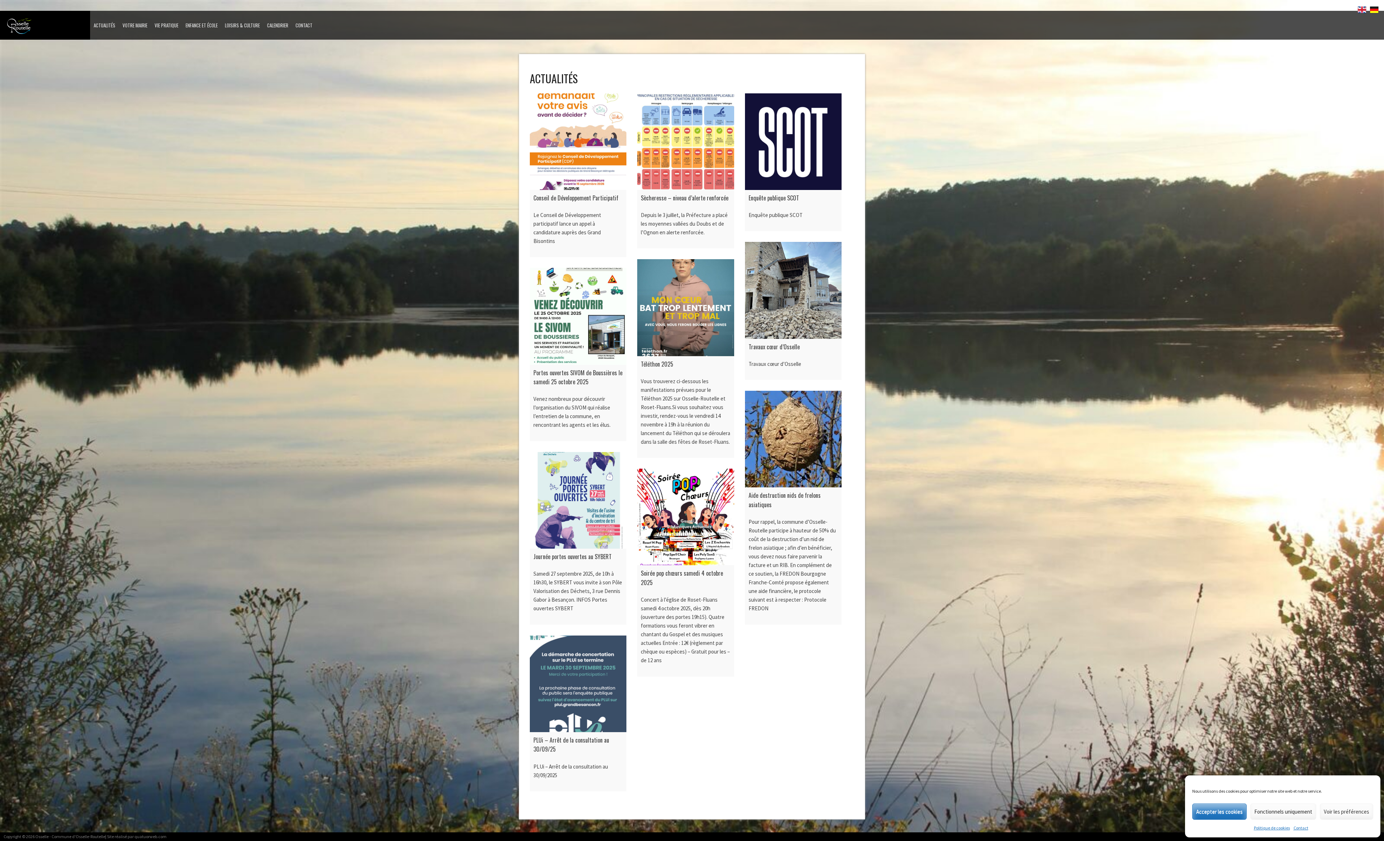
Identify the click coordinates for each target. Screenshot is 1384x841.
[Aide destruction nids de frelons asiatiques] (793, 439)
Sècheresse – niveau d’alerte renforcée (684, 198)
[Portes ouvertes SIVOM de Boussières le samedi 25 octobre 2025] (578, 316)
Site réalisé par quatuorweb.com (137, 836)
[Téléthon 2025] (685, 307)
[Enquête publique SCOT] (793, 141)
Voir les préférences (1346, 811)
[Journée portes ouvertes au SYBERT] (578, 500)
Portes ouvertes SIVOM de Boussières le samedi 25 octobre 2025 (577, 377)
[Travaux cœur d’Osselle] (793, 290)
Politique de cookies (1272, 828)
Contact (1301, 828)
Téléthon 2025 (657, 364)
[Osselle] (47, 28)
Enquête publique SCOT (774, 198)
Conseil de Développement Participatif (575, 198)
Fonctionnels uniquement (1283, 811)
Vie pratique (166, 25)
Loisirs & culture (242, 25)
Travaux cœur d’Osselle (774, 346)
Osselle (42, 836)
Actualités (104, 25)
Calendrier (277, 25)
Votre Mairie (135, 25)
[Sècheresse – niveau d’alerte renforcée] (685, 141)
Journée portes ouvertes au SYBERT (572, 556)
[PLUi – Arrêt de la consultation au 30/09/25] (578, 684)
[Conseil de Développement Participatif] (578, 141)
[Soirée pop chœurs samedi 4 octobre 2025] (685, 517)
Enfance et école (202, 25)
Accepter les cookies (1219, 811)
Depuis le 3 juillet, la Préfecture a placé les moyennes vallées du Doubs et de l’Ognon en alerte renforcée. (684, 224)
